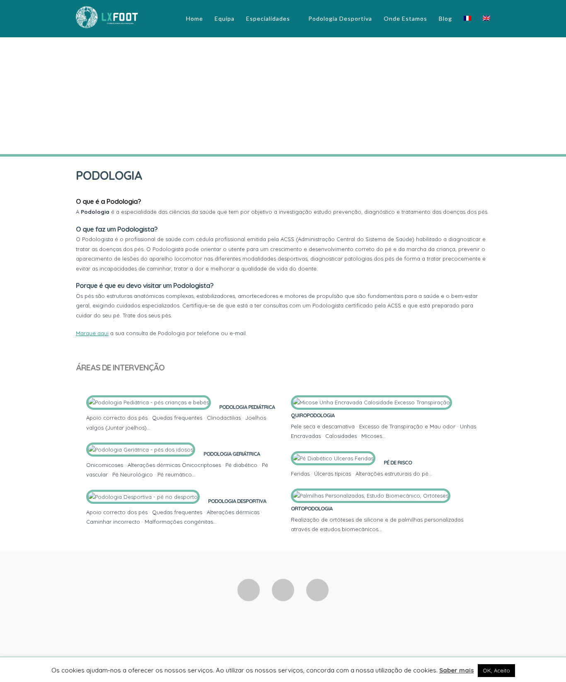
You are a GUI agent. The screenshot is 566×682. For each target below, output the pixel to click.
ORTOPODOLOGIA (311, 508)
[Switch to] (467, 18)
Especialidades (268, 18)
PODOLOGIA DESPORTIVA (237, 501)
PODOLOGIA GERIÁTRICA (231, 453)
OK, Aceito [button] (496, 670)
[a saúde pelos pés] (107, 16)
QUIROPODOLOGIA (312, 415)
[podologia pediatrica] (154, 427)
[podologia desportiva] (220, 521)
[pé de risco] (436, 473)
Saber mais (456, 670)
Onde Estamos (405, 18)
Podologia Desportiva (340, 18)
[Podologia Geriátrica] (199, 474)
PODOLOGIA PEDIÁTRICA (247, 407)
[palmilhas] (385, 529)
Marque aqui (92, 333)
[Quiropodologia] (389, 436)
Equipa (225, 18)
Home (194, 18)
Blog (445, 18)
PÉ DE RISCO (398, 462)
